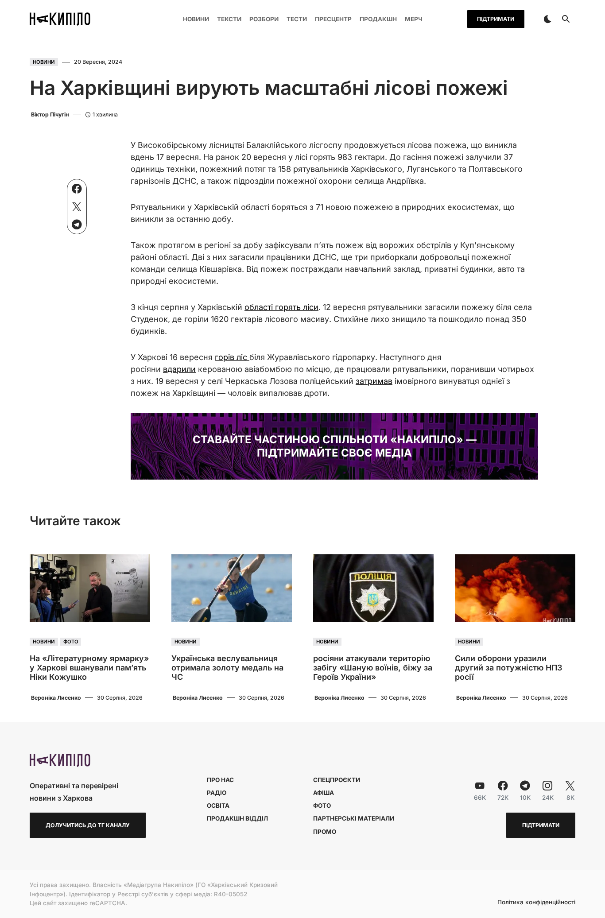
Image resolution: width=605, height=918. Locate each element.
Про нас (220, 779)
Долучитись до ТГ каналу (88, 825)
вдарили (179, 369)
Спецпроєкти (336, 779)
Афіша (323, 792)
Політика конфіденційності (536, 902)
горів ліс (232, 357)
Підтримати (495, 18)
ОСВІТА (218, 805)
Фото (70, 642)
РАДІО (216, 792)
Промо (324, 831)
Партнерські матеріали (353, 818)
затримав (374, 381)
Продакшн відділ (237, 818)
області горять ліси (281, 307)
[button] (547, 19)
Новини (44, 62)
